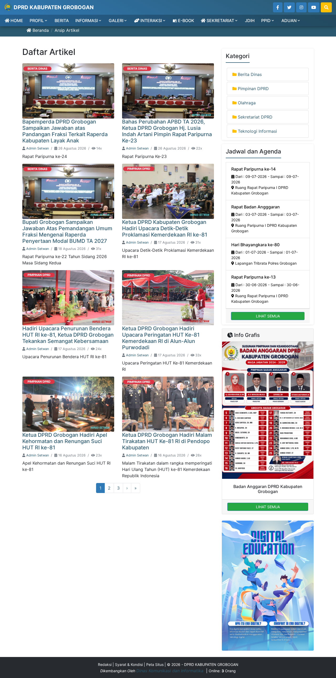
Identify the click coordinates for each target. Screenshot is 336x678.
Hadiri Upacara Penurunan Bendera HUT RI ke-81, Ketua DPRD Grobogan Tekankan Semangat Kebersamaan (68, 334)
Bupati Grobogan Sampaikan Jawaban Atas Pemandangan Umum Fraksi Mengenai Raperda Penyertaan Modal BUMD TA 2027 (67, 231)
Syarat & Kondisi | (130, 664)
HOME (16, 20)
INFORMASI (86, 20)
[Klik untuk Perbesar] (267, 410)
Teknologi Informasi (257, 131)
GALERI (116, 20)
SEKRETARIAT (220, 20)
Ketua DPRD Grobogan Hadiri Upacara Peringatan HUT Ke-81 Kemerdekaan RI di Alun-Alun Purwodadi (161, 338)
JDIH (250, 20)
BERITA (62, 20)
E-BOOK (185, 20)
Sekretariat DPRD (255, 117)
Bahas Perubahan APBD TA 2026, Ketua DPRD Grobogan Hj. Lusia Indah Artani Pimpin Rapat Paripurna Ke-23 (167, 131)
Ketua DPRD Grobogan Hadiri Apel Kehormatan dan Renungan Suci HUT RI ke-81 (64, 441)
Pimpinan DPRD (138, 169)
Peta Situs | (156, 664)
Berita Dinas (37, 68)
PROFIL (37, 20)
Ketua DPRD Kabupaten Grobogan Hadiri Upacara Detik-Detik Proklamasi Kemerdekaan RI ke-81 (164, 228)
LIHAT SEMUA (268, 316)
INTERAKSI (150, 20)
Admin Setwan (37, 148)
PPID (266, 20)
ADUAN (289, 20)
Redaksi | (106, 664)
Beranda (40, 30)
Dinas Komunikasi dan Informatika (170, 670)
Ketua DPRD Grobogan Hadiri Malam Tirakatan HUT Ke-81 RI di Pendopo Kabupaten (167, 441)
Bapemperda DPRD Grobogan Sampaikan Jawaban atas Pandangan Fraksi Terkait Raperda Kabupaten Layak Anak (65, 131)
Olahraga (247, 102)
